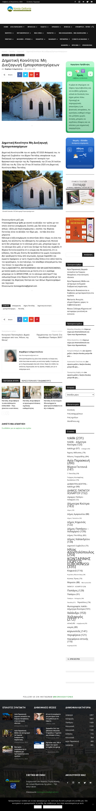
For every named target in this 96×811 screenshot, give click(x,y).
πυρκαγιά (72, 645)
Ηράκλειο (55, 27)
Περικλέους (83, 602)
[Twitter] (87, 2)
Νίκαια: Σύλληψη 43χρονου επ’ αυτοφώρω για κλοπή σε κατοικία (79, 311)
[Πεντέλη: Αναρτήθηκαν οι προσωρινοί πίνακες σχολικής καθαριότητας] (32, 392)
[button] (93, 27)
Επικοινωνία (87, 45)
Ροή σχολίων (72, 417)
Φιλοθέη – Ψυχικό (24, 39)
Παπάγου (73, 594)
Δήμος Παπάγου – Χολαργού (78, 530)
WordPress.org (73, 421)
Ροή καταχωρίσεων (75, 413)
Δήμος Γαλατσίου (74, 518)
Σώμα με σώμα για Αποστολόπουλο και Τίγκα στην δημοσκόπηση (79, 332)
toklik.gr (73, 448)
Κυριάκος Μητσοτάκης (76, 574)
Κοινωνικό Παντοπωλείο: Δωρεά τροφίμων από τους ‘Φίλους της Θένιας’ (15, 337)
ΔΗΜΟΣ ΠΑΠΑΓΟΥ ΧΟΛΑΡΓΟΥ (78, 491)
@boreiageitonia (63, 696)
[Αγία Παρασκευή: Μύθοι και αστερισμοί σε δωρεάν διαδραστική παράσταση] (7, 733)
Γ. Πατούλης (73, 473)
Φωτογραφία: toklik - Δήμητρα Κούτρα (78, 607)
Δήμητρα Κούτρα (78, 504)
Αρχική (4, 51)
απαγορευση (16, 306)
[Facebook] (75, 2)
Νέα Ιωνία (38, 33)
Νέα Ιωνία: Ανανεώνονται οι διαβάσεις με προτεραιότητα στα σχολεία (80, 293)
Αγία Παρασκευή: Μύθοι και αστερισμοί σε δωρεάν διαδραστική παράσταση (78, 283)
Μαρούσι (8, 33)
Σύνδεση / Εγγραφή (33, 2)
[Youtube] (92, 2)
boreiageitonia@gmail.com (48, 792)
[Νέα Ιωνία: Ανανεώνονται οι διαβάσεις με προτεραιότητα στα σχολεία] (7, 749)
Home (6, 27)
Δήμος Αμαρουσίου (78, 514)
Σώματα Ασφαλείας (79, 39)
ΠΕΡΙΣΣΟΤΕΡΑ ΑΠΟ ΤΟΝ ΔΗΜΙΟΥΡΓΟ (36, 381)
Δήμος (70, 510)
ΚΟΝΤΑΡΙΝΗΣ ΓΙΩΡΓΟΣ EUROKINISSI (79, 562)
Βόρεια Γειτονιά (77, 468)
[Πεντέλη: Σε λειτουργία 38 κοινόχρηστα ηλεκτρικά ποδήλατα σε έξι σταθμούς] (53, 392)
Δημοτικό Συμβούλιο (11, 155)
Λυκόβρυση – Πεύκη (82, 27)
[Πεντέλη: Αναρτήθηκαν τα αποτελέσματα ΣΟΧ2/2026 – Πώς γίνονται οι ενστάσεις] (11, 392)
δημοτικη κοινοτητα (44, 306)
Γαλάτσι (43, 27)
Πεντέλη (8, 39)
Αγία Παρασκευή (16, 27)
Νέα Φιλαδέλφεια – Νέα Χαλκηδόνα (72, 33)
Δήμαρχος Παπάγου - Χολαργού (75, 498)
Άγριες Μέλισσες (76, 452)
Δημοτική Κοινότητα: (11, 152)
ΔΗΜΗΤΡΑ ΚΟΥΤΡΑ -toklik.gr (77, 485)
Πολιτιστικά (20, 55)
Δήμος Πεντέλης (29, 306)
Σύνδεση (71, 410)
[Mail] (83, 2)
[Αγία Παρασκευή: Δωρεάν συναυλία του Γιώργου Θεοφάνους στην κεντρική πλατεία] (7, 716)
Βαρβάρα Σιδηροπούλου (14, 69)
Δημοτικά (20, 51)
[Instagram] (79, 2)
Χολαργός (39, 39)
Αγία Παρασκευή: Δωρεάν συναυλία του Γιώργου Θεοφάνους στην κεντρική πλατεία (77, 273)
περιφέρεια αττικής (77, 640)
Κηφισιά (67, 27)
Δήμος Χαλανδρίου (78, 540)
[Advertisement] (32, 131)
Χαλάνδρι (52, 39)
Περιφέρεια (64, 39)
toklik (75, 438)
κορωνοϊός (77, 631)
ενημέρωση (82, 623)
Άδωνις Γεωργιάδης (78, 456)
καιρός (72, 627)
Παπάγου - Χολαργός (75, 598)
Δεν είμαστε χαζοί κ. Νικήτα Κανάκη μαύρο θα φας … (79, 353)
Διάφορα (64, 45)
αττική (71, 623)
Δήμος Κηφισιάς (76, 523)
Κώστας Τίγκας (74, 578)
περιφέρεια (76, 635)
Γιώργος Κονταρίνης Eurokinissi (75, 478)
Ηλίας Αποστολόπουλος (80, 552)
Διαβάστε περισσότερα (52, 807)
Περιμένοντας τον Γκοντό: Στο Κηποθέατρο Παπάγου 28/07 (49, 336)
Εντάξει (38, 807)
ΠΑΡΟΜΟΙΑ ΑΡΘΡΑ (11, 381)
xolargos (85, 449)
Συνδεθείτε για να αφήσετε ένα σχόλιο (16, 428)
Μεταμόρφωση (23, 33)
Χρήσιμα (75, 45)
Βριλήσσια (31, 27)
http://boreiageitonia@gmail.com (28, 355)
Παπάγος (50, 33)
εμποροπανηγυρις (9, 309)
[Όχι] (93, 804)
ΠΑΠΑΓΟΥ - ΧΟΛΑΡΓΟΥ (76, 587)
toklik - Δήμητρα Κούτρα (76, 443)
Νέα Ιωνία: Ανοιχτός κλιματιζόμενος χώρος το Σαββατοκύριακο (77, 302)
